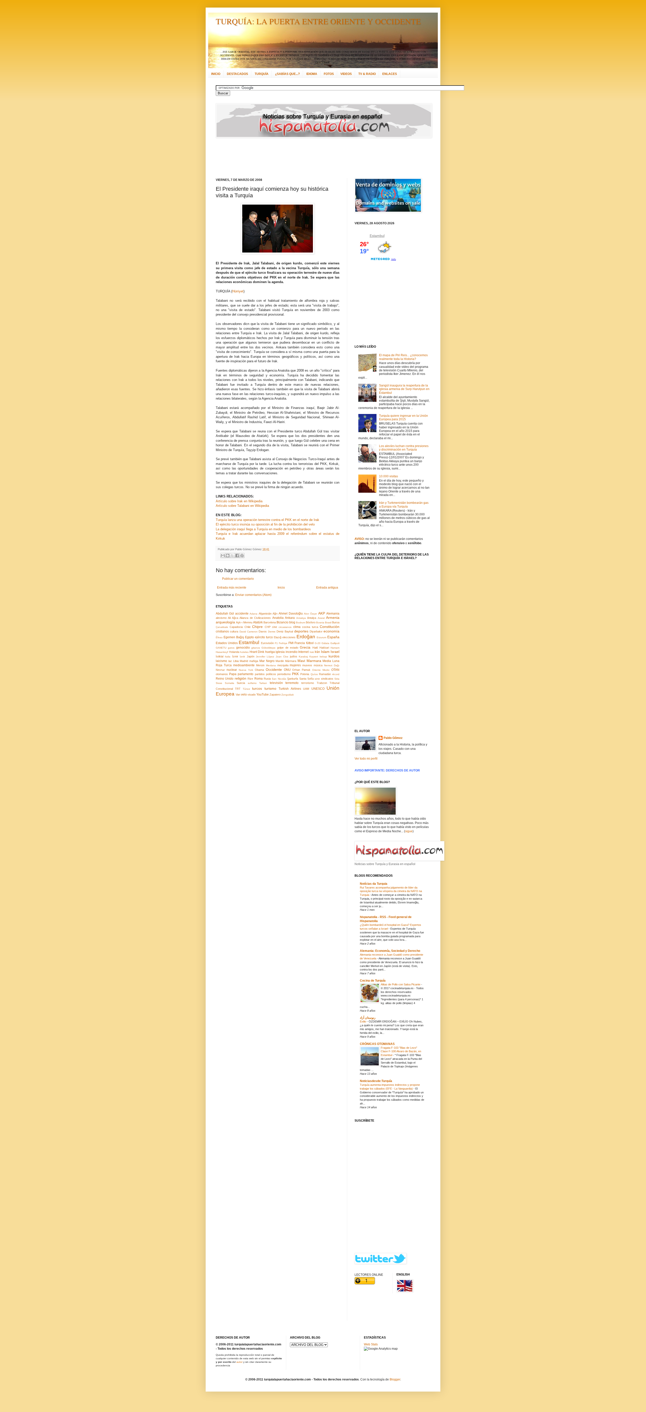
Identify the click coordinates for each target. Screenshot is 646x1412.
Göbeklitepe (268, 647)
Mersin (260, 665)
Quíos (314, 674)
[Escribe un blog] (227, 555)
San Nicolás (279, 678)
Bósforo (310, 622)
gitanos (255, 647)
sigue (409, 831)
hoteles (244, 652)
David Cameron (248, 631)
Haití (315, 647)
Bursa (335, 622)
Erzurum (321, 637)
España (333, 637)
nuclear (232, 670)
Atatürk (258, 622)
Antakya (301, 618)
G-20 (317, 643)
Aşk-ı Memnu (244, 622)
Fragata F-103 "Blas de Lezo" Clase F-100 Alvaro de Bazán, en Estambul (401, 1051)
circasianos (285, 627)
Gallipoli (334, 643)
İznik (242, 656)
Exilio (363, 1021)
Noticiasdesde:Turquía (376, 1081)
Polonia (304, 674)
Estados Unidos (227, 643)
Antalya (311, 617)
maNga (253, 660)
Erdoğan (306, 636)
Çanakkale (222, 627)
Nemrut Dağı (331, 665)
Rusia (267, 678)
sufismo (252, 683)
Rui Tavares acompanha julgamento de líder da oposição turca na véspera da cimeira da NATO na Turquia (391, 891)
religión (240, 678)
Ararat (321, 618)
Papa (232, 674)
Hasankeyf (222, 652)
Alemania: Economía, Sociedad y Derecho (390, 951)
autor (239, 1362)
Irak (312, 652)
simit (317, 678)
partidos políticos (265, 674)
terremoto (292, 683)
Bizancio (282, 622)
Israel (335, 652)
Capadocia (236, 626)
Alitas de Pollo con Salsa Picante (401, 984)
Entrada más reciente (231, 587)
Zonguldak (287, 694)
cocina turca (310, 626)
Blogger (395, 1379)
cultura (234, 631)
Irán (317, 652)
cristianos (222, 631)
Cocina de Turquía (373, 980)
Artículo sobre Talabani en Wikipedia (242, 506)
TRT (237, 688)
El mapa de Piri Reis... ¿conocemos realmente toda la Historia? (403, 357)
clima (297, 627)
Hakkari (324, 647)
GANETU (221, 647)
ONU (287, 670)
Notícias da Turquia (373, 883)
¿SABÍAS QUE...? (287, 74)
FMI (290, 643)
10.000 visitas (388, 476)
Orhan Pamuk (301, 669)
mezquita (282, 665)
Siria (336, 678)
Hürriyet (238, 291)
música (318, 665)
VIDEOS (346, 74)
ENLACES (389, 74)
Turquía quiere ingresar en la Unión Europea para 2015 (403, 417)
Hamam (335, 647)
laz (230, 660)
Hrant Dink (257, 652)
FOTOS (329, 74)
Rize (250, 678)
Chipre (257, 627)
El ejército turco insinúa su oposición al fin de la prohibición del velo (265, 524)
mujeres (295, 665)
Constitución (329, 627)
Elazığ (277, 637)
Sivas (219, 683)
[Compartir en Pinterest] (242, 555)
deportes (301, 631)
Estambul (249, 642)
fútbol (310, 643)
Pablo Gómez (393, 738)
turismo (270, 688)
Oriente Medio (321, 670)
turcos (257, 688)
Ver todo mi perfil (366, 758)
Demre (272, 631)
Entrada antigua (327, 587)
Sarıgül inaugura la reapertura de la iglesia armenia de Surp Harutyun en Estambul (404, 389)
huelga (270, 652)
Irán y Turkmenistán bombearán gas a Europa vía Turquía (403, 504)
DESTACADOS (237, 74)
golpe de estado (287, 647)
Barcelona (269, 622)
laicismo (221, 661)
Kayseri (313, 656)
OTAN (335, 670)
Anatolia (278, 618)
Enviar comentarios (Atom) (253, 595)
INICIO (215, 74)
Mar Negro (267, 661)
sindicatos (327, 678)
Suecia (241, 682)
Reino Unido (224, 678)
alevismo (221, 617)
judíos (293, 656)
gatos (231, 647)
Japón (250, 656)
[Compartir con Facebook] (237, 555)
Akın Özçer (310, 613)
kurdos (334, 656)
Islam (325, 652)
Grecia (305, 647)
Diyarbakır (316, 631)
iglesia (280, 652)
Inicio (281, 587)
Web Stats (371, 1344)
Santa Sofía (306, 678)
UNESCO (318, 688)
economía (331, 631)
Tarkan (263, 683)
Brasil (328, 622)
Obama (259, 669)
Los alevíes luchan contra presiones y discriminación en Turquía (403, 447)
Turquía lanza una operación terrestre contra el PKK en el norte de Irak (267, 520)
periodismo (284, 674)
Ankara (290, 618)
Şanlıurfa (292, 678)
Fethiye (283, 643)
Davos (263, 631)
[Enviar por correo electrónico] (222, 555)
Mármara (290, 660)
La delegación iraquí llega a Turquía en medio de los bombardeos (263, 529)
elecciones (288, 637)
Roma (258, 678)
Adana (253, 613)
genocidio (243, 647)
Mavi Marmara (309, 661)
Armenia (332, 618)
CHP (268, 626)
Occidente (274, 670)
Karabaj (303, 656)
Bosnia (320, 622)
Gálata (325, 643)
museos (307, 665)
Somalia (229, 683)
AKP (321, 613)
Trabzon (322, 682)
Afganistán (265, 613)
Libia (236, 660)
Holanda (234, 651)
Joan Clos (282, 656)
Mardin (280, 660)
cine (274, 626)
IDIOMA (311, 74)
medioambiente (244, 665)
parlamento (245, 674)
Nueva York (246, 670)
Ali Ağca (233, 617)
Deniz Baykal (285, 631)
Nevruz (220, 669)
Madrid (244, 660)
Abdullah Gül (225, 613)
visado (252, 694)
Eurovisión (267, 643)
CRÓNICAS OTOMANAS (377, 1044)
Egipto (249, 637)
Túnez (246, 688)
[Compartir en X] (232, 555)
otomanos (222, 674)
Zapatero (275, 694)
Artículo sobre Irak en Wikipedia (239, 501)
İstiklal (219, 656)
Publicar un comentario (238, 578)
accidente (242, 613)
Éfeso (219, 637)
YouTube (262, 694)
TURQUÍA (261, 74)
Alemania (332, 613)
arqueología (225, 622)
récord (335, 674)
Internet (303, 652)
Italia (227, 656)
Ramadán (325, 674)
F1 (276, 643)
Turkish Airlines (290, 688)
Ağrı (275, 613)
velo (244, 694)
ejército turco (264, 637)
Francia (299, 643)
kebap (323, 656)
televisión (276, 683)
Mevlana (271, 665)
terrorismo (307, 682)
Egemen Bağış (234, 637)
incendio (292, 652)
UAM (306, 688)
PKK (295, 674)
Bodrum (300, 622)
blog (292, 622)
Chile (248, 626)
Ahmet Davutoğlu (291, 613)
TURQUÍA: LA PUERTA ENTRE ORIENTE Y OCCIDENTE (318, 21)
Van (238, 694)
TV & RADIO (367, 74)
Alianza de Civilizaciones (255, 617)
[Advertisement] (317, 158)
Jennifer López (265, 656)
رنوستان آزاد (367, 1017)
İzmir (235, 656)
